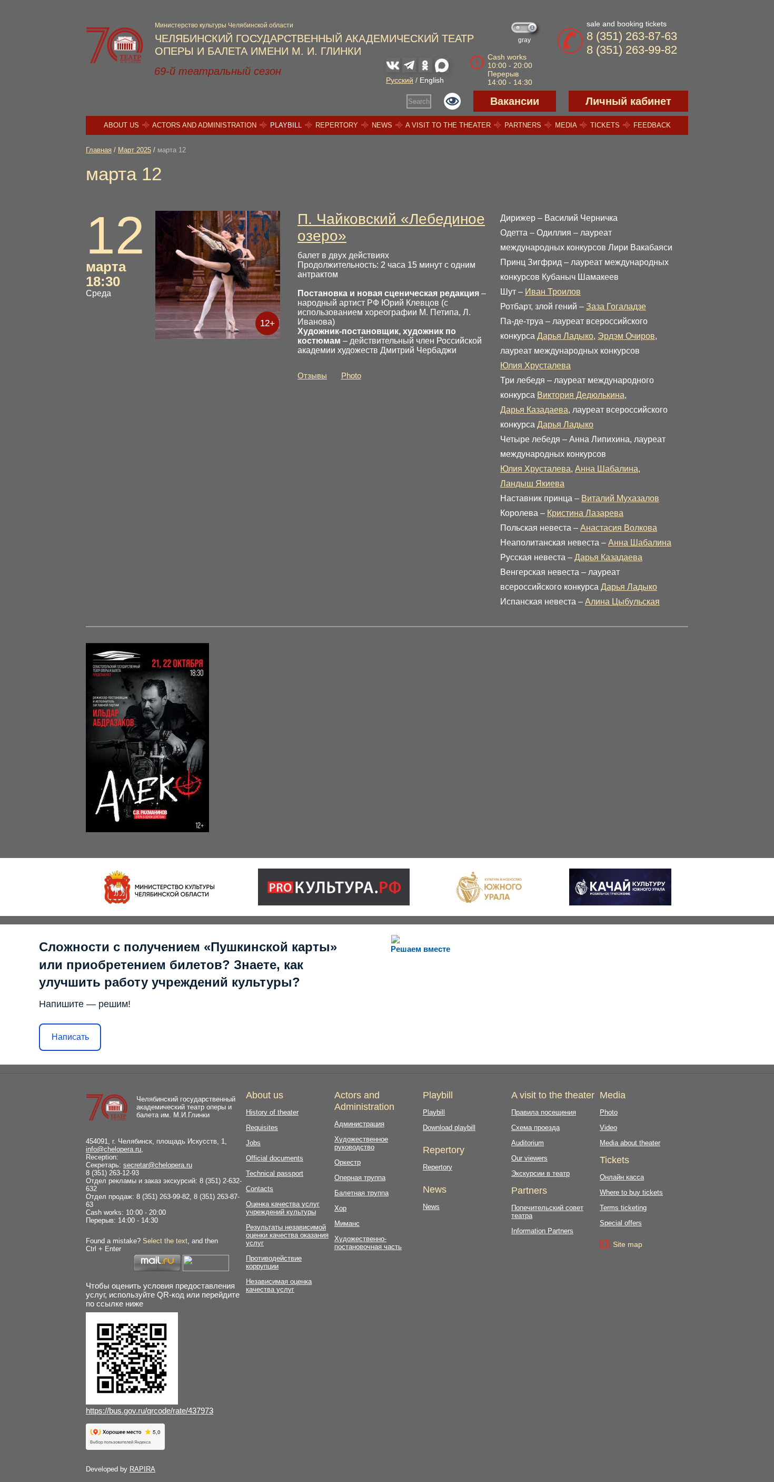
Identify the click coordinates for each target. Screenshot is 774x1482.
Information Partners (542, 1231)
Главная (99, 150)
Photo (351, 375)
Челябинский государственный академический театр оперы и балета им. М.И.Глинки (185, 1107)
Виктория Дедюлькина (580, 395)
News (382, 125)
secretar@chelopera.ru (157, 1165)
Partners (522, 125)
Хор (340, 1208)
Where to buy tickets (631, 1192)
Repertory (336, 125)
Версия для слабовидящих (452, 101)
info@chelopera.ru (113, 1149)
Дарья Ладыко (565, 335)
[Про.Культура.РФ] (334, 887)
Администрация (359, 1124)
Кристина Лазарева (585, 513)
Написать (70, 1036)
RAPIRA (142, 1469)
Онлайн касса (622, 1177)
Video (608, 1128)
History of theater (272, 1112)
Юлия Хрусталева (535, 365)
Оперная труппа (359, 1178)
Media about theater (630, 1143)
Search (419, 101)
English (432, 80)
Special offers (621, 1223)
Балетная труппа (361, 1193)
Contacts (259, 1189)
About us (121, 125)
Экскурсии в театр (540, 1173)
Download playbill (449, 1128)
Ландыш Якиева (532, 483)
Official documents (274, 1158)
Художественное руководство (361, 1143)
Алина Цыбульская (622, 601)
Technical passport (274, 1173)
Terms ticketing (623, 1208)
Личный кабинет (628, 101)
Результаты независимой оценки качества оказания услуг (287, 1235)
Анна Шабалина (606, 468)
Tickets (605, 125)
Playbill (286, 125)
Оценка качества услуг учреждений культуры (283, 1208)
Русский (399, 80)
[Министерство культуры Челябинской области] (159, 887)
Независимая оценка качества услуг (279, 1285)
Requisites (262, 1128)
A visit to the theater (448, 125)
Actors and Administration (204, 125)
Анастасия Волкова (618, 527)
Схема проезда (535, 1128)
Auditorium (527, 1143)
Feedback (652, 125)
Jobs (253, 1143)
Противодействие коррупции (274, 1262)
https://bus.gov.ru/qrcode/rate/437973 (149, 1410)
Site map (627, 1244)
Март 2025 (134, 150)
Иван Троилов (553, 291)
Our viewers (529, 1158)
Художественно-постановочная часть (368, 1243)
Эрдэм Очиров (626, 335)
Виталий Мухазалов (620, 498)
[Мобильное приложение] (620, 887)
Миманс (347, 1223)
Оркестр (347, 1162)
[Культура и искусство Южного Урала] (490, 887)
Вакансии (514, 101)
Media (566, 125)
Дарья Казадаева (534, 409)
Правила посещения (543, 1112)
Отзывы (312, 375)
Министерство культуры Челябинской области (224, 25)
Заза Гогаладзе (616, 306)
